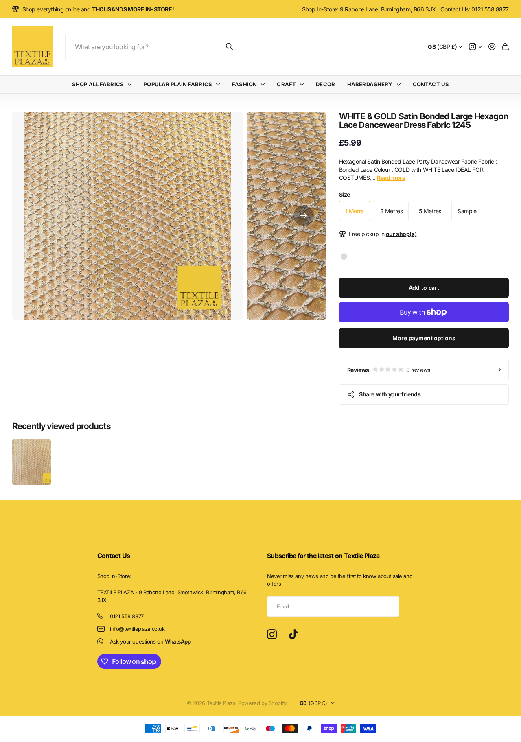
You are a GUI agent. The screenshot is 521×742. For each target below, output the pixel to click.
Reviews (388, 369)
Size (344, 194)
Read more (391, 177)
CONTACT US (431, 84)
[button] (303, 216)
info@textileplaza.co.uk (137, 629)
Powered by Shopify (262, 703)
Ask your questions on (150, 641)
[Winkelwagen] (505, 47)
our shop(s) (401, 233)
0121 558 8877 (127, 616)
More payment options (423, 338)
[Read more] (475, 47)
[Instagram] (272, 634)
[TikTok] (293, 634)
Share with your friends (389, 394)
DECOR (325, 84)
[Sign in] (492, 47)
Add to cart (424, 287)
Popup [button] (344, 256)
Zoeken (230, 47)
